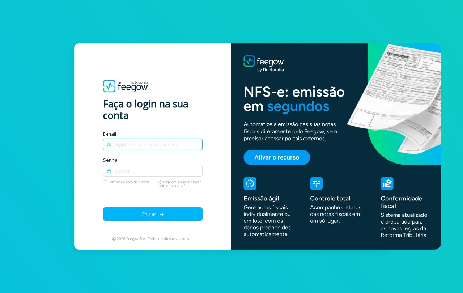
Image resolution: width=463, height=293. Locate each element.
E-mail (109, 134)
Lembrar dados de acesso (129, 182)
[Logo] (125, 85)
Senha (110, 160)
